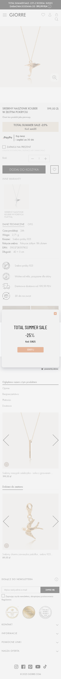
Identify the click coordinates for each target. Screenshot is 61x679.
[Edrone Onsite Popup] (30, 339)
